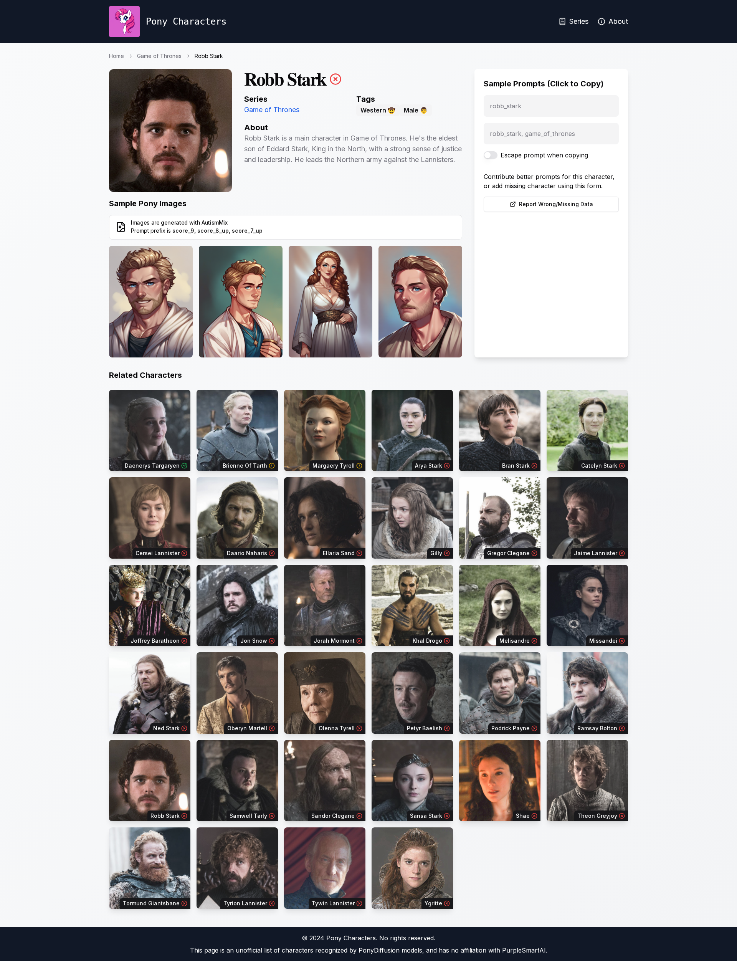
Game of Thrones (159, 56)
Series (578, 21)
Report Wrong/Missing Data (556, 204)
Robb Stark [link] (209, 56)
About (618, 21)
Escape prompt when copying (544, 155)
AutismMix (215, 222)
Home (116, 56)
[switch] (490, 155)
